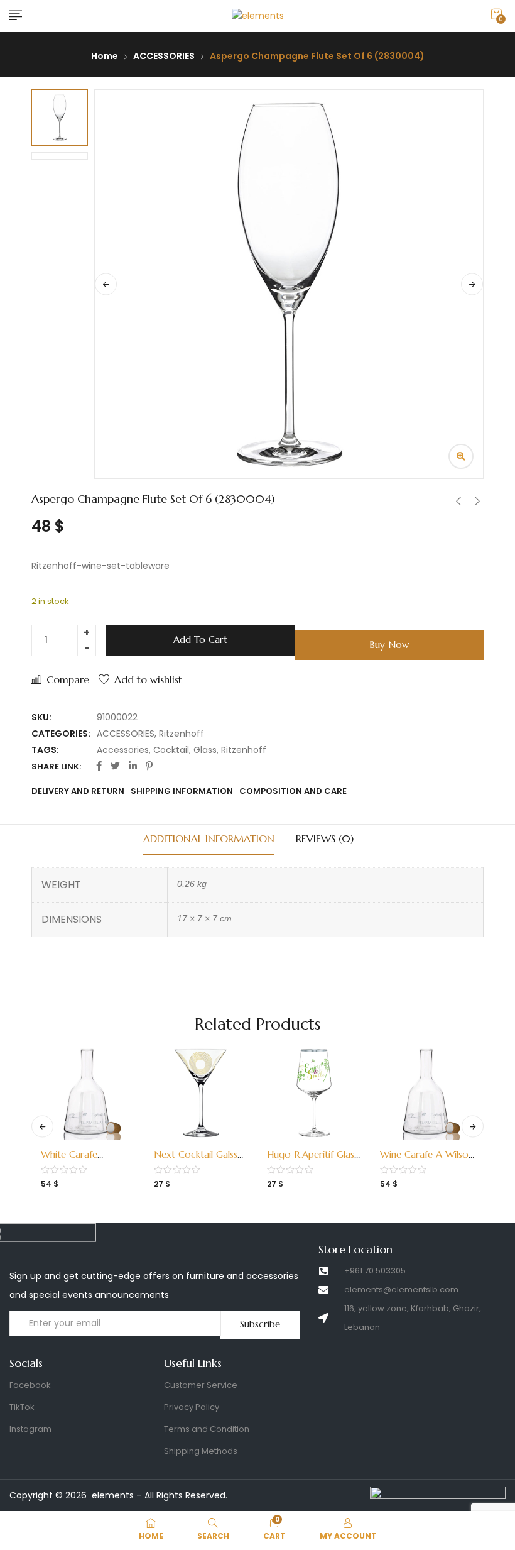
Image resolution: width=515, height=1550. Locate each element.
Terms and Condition (206, 1429)
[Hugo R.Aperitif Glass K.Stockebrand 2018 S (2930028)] (314, 1093)
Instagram (30, 1429)
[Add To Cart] (74, 1146)
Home (104, 56)
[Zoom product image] (461, 456)
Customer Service (200, 1385)
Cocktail (171, 750)
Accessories (123, 750)
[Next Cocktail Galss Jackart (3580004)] (201, 1093)
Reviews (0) (325, 838)
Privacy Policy (191, 1407)
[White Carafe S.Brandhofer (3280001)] (88, 1093)
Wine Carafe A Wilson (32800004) (427, 1160)
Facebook (30, 1385)
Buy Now (389, 645)
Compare (67, 679)
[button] (496, 14)
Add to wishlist (148, 679)
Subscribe (260, 1324)
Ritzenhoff (181, 733)
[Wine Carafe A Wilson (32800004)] (427, 1093)
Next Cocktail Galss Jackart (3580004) (195, 1160)
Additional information (208, 838)
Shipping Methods (200, 1451)
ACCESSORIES (164, 56)
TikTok (22, 1407)
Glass (205, 750)
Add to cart (200, 640)
